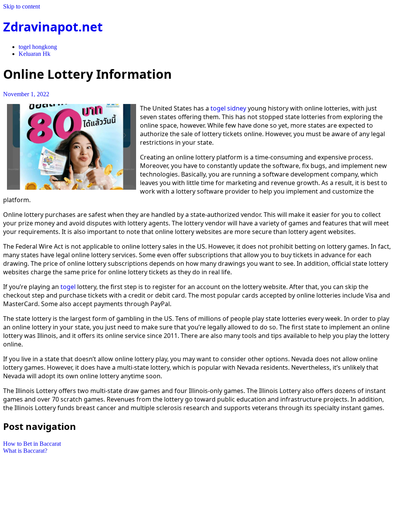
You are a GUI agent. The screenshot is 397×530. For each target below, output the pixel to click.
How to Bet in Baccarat (32, 443)
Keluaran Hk (34, 53)
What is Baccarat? (25, 450)
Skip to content (21, 6)
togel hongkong (38, 46)
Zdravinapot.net (53, 26)
